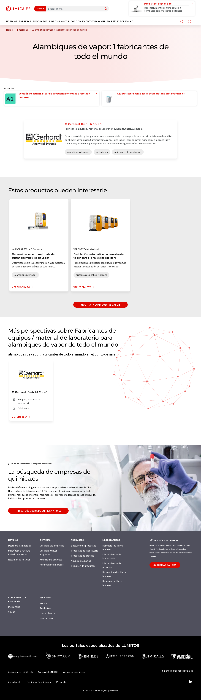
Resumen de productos (83, 565)
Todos (39, 8)
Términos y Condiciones (38, 682)
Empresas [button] (25, 21)
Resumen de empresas (52, 564)
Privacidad (61, 682)
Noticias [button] (11, 21)
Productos (45, 608)
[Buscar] (105, 9)
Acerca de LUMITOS (48, 671)
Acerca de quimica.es (74, 671)
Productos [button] (40, 21)
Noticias (44, 603)
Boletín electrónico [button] (120, 21)
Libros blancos (47, 613)
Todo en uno (46, 618)
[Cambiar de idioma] (189, 22)
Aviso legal (14, 682)
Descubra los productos (83, 545)
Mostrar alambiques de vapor (100, 304)
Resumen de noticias (19, 559)
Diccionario (14, 606)
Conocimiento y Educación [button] (88, 21)
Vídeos (11, 611)
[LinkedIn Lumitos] (190, 682)
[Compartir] (181, 22)
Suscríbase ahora (164, 564)
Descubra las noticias (19, 545)
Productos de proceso (82, 555)
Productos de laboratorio (84, 550)
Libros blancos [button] (59, 21)
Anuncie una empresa (51, 559)
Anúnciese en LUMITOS (20, 671)
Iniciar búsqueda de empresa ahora (38, 510)
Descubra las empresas (52, 545)
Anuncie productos (81, 560)
